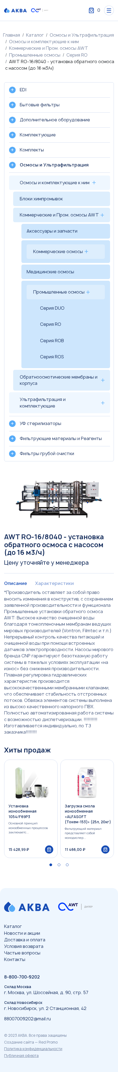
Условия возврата (23, 946)
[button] (50, 864)
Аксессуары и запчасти (52, 231)
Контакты (14, 959)
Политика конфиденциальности (33, 1048)
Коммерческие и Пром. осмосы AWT (48, 48)
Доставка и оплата (24, 940)
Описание (15, 583)
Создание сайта (19, 1042)
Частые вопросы (22, 953)
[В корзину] (49, 849)
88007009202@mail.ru (27, 1019)
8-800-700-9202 (22, 977)
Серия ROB (52, 341)
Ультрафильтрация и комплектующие (43, 402)
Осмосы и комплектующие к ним (44, 42)
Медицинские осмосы (50, 272)
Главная (11, 35)
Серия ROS (52, 357)
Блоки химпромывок (41, 199)
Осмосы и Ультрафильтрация (82, 35)
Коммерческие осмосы (58, 251)
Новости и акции (22, 933)
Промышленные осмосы (34, 55)
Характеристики (54, 583)
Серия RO (77, 55)
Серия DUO (52, 308)
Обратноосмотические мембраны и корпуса (58, 380)
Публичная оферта (21, 1055)
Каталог (35, 35)
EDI (23, 90)
